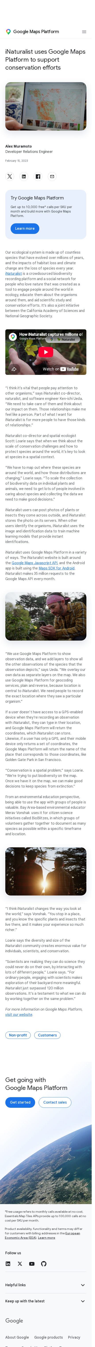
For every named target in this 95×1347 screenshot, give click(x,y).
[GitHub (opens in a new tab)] (43, 1263)
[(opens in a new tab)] (14, 1321)
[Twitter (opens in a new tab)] (20, 1263)
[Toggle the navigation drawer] (84, 32)
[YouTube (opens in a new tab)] (31, 1263)
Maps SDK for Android (56, 568)
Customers (47, 1035)
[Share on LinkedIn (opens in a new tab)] (23, 176)
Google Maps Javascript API (34, 563)
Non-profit (18, 1035)
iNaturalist (13, 273)
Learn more (46, 1238)
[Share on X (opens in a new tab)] (9, 176)
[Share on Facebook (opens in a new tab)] (38, 176)
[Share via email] (52, 176)
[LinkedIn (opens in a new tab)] (8, 1263)
